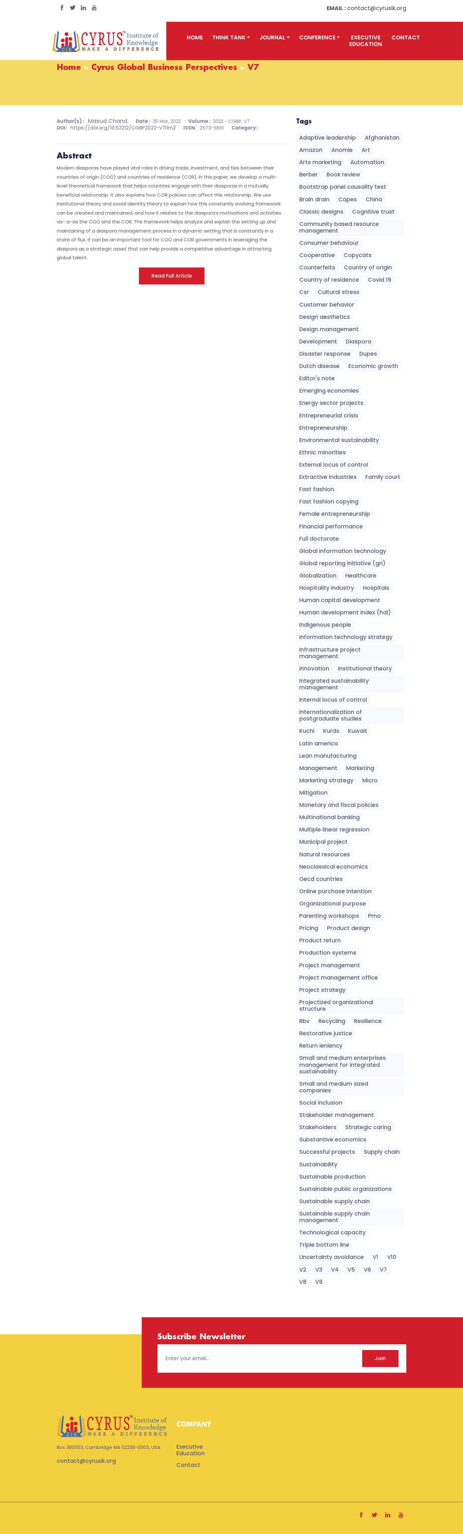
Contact (406, 37)
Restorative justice (325, 1033)
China (374, 199)
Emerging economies (329, 390)
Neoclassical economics (333, 866)
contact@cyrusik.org (366, 8)
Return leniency (320, 1045)
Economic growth (373, 366)
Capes (347, 199)
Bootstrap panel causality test (342, 187)
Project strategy (322, 990)
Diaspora (358, 341)
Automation (367, 162)
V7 (383, 1269)
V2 (302, 1269)
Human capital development (339, 600)
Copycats (358, 255)
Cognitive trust (373, 211)
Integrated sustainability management (334, 684)
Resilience (368, 1021)
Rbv (304, 1021)
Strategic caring (368, 1127)
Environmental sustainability (339, 440)
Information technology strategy (345, 637)
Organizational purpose (332, 903)
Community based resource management (339, 227)
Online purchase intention (335, 891)
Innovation (314, 668)
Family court (382, 477)
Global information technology (342, 551)
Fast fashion (316, 489)
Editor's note (317, 378)
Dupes (368, 354)
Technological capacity (332, 1232)
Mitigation (313, 792)
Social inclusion (320, 1102)
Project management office (338, 977)
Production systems (327, 953)
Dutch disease (319, 366)
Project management (329, 965)
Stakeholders (317, 1127)
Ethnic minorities (322, 452)
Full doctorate (319, 539)
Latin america (318, 743)
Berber (308, 174)
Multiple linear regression (334, 829)
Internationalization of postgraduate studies (330, 715)
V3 (318, 1269)
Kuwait (357, 731)
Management (318, 768)
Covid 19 (379, 280)
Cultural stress (338, 292)
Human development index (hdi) (345, 612)
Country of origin (368, 267)
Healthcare (360, 575)
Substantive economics (332, 1139)
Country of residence (329, 280)
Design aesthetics (324, 317)
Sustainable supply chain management (334, 1217)
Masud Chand (107, 121)
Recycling (331, 1021)
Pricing (308, 928)
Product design (348, 928)
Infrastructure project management (330, 653)
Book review (343, 174)
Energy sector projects (331, 403)
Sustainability (318, 1164)
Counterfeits (317, 267)
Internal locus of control (333, 700)
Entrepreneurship (323, 428)
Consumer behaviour (329, 243)
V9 (319, 1282)
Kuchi (306, 731)
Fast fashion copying (328, 501)
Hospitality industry (326, 588)
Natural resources (324, 854)
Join (380, 1358)
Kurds (331, 731)
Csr (304, 292)
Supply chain (382, 1152)
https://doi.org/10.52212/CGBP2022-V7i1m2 (123, 127)
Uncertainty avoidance (331, 1257)
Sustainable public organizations (345, 1189)
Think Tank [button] (229, 37)
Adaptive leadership (327, 137)
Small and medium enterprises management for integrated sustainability (342, 1064)
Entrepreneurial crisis (328, 415)
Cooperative (317, 255)
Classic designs (321, 211)
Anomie (342, 150)
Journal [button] (272, 37)
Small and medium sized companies (333, 1087)
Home (195, 37)
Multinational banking (329, 817)
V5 (351, 1269)
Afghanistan (382, 137)
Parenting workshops (329, 916)
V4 (335, 1269)
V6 (367, 1269)
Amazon (311, 150)
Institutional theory (365, 668)
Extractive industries (328, 477)
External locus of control (333, 464)
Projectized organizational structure (336, 1005)
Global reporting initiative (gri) (342, 563)
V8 (302, 1282)
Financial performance (331, 526)
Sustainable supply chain (334, 1201)
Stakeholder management (336, 1115)
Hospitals (376, 588)
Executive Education (365, 41)
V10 (391, 1257)
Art (366, 150)
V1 (375, 1257)
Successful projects (327, 1152)
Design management (329, 329)
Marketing (360, 768)
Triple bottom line (324, 1245)
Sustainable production (332, 1177)
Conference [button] (317, 37)
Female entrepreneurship (334, 514)
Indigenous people (325, 625)
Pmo (374, 916)
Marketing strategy (326, 780)
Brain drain (314, 199)
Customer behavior (326, 304)
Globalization (317, 575)
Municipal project (323, 842)
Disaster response (325, 354)
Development (318, 341)
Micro (370, 780)
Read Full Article (171, 275)
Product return (320, 940)
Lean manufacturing (328, 756)
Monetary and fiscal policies (339, 805)
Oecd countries (321, 879)
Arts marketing (320, 162)
